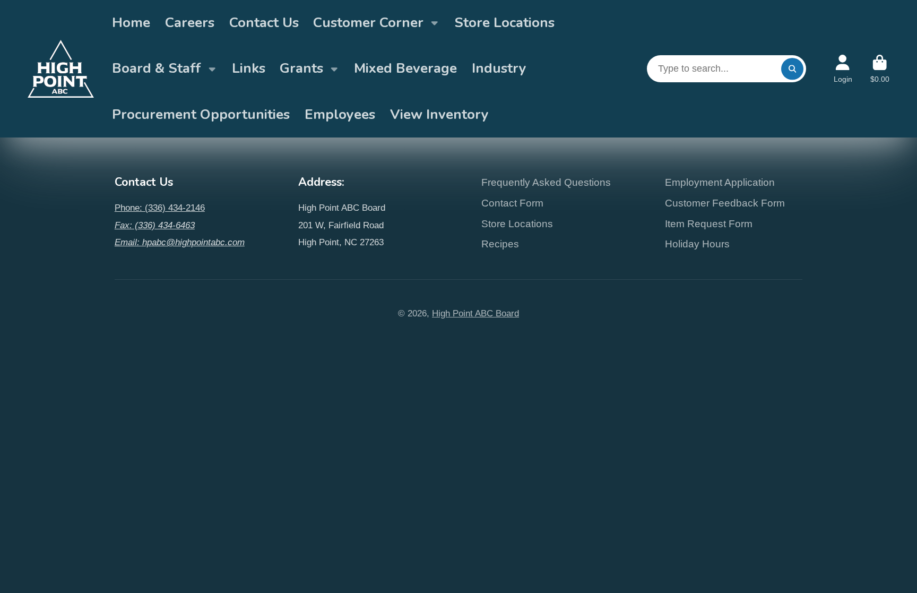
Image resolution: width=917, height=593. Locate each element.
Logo (61, 69)
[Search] (792, 69)
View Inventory (439, 114)
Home (131, 22)
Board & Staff (156, 68)
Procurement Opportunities (201, 114)
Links (248, 68)
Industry (499, 68)
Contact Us (264, 22)
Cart (879, 69)
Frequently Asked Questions (546, 182)
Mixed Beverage (405, 68)
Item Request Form (708, 223)
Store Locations (504, 22)
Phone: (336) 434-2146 (160, 207)
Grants (301, 68)
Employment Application (720, 182)
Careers (189, 22)
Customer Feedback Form (725, 203)
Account (843, 69)
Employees (340, 114)
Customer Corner (368, 22)
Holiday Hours (697, 244)
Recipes (500, 244)
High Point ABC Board (475, 313)
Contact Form (512, 203)
